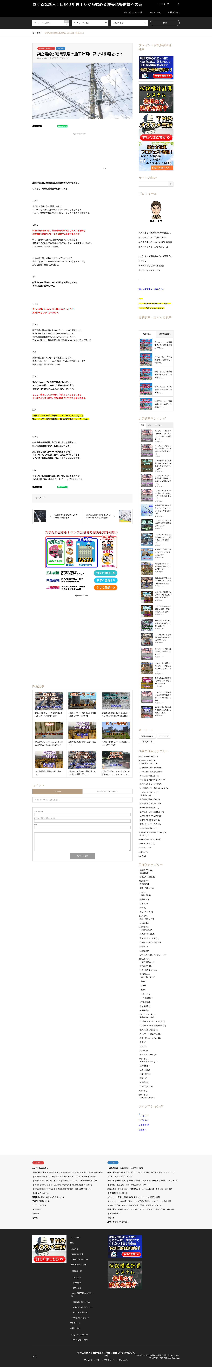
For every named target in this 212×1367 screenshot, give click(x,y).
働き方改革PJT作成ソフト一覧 (82, 1294)
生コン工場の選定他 (147, 1030)
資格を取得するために (148, 803)
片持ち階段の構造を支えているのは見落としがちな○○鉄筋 (163, 680)
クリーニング (145, 912)
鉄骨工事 (142, 1059)
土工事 (141, 916)
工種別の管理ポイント (46, 48)
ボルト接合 (144, 1074)
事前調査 (61, 48)
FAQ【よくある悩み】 (80, 1335)
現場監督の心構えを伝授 (149, 767)
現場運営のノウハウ (147, 792)
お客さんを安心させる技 (149, 784)
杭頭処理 (143, 951)
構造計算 (144, 895)
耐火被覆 (143, 1082)
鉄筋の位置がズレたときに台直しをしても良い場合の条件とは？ (163, 580)
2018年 (143, 835)
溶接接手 (143, 1010)
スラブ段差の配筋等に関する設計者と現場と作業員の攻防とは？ (163, 609)
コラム (163, 736)
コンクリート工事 (145, 1014)
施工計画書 (144, 873)
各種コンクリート (147, 1054)
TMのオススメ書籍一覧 (80, 1318)
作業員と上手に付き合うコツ (151, 780)
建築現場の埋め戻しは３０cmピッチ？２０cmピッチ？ (163, 552)
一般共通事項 (144, 870)
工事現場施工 (145, 1086)
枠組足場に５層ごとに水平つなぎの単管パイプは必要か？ (163, 623)
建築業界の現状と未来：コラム (151, 832)
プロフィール (155, 12)
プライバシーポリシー (92, 1360)
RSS (36, 1356)
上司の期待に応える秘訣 (149, 772)
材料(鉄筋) (144, 966)
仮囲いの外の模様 (147, 828)
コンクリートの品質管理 (149, 1034)
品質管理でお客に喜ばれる (150, 812)
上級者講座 (77, 1288)
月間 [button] (142, 425)
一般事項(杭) (145, 930)
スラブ (143, 994)
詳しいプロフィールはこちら (151, 289)
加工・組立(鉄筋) (146, 970)
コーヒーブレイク (145, 844)
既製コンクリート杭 (147, 938)
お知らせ (142, 852)
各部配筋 (143, 974)
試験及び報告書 (146, 934)
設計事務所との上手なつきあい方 (153, 788)
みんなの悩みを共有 (146, 756)
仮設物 (142, 903)
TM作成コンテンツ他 (133, 12)
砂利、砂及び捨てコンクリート (152, 955)
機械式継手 (144, 1006)
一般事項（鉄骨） (147, 1062)
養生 (141, 1042)
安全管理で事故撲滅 (147, 808)
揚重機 (142, 899)
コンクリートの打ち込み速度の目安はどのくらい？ (163, 651)
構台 (141, 908)
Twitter (33, 1356)
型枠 (141, 1046)
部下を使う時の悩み (147, 776)
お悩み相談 (147, 736)
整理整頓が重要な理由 (148, 799)
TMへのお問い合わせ (79, 1340)
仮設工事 (142, 881)
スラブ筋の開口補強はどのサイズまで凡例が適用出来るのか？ (163, 594)
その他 (141, 856)
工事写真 (146, 742)
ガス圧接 (143, 1002)
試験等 (142, 1050)
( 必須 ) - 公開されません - (45, 818)
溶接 (141, 1078)
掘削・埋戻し (145, 919)
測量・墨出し (145, 888)
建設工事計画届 (146, 877)
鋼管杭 (142, 947)
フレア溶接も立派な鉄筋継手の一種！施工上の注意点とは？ (163, 637)
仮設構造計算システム (81, 1302)
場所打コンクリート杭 (148, 942)
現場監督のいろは (147, 763)
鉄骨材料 (143, 1066)
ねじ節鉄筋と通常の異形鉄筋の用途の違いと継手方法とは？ (163, 709)
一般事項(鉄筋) (145, 962)
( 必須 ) (38, 811)
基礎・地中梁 (146, 977)
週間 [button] (149, 425)
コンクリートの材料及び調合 (151, 1026)
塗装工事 (142, 1095)
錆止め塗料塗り (146, 1098)
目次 (178, 4)
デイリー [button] (158, 425)
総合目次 (74, 1249)
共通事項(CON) (146, 1017)
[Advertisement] (79, 152)
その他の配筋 (146, 998)
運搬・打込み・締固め (148, 1038)
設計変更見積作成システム (83, 1307)
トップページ (163, 4)
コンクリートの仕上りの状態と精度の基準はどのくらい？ (163, 523)
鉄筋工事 (142, 959)
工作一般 (143, 1070)
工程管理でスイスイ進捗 (149, 816)
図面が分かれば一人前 (148, 824)
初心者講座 (77, 1278)
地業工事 (142, 927)
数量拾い (144, 795)
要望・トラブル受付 (80, 1313)
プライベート (144, 848)
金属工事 (142, 1091)
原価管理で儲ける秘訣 (148, 820)
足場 (141, 892)
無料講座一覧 (76, 1271)
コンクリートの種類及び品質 (151, 1021)
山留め (142, 923)
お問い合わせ (174, 12)
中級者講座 (77, 1283)
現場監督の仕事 (145, 760)
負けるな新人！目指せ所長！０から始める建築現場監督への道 (106, 1354)
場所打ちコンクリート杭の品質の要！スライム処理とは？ (163, 566)
